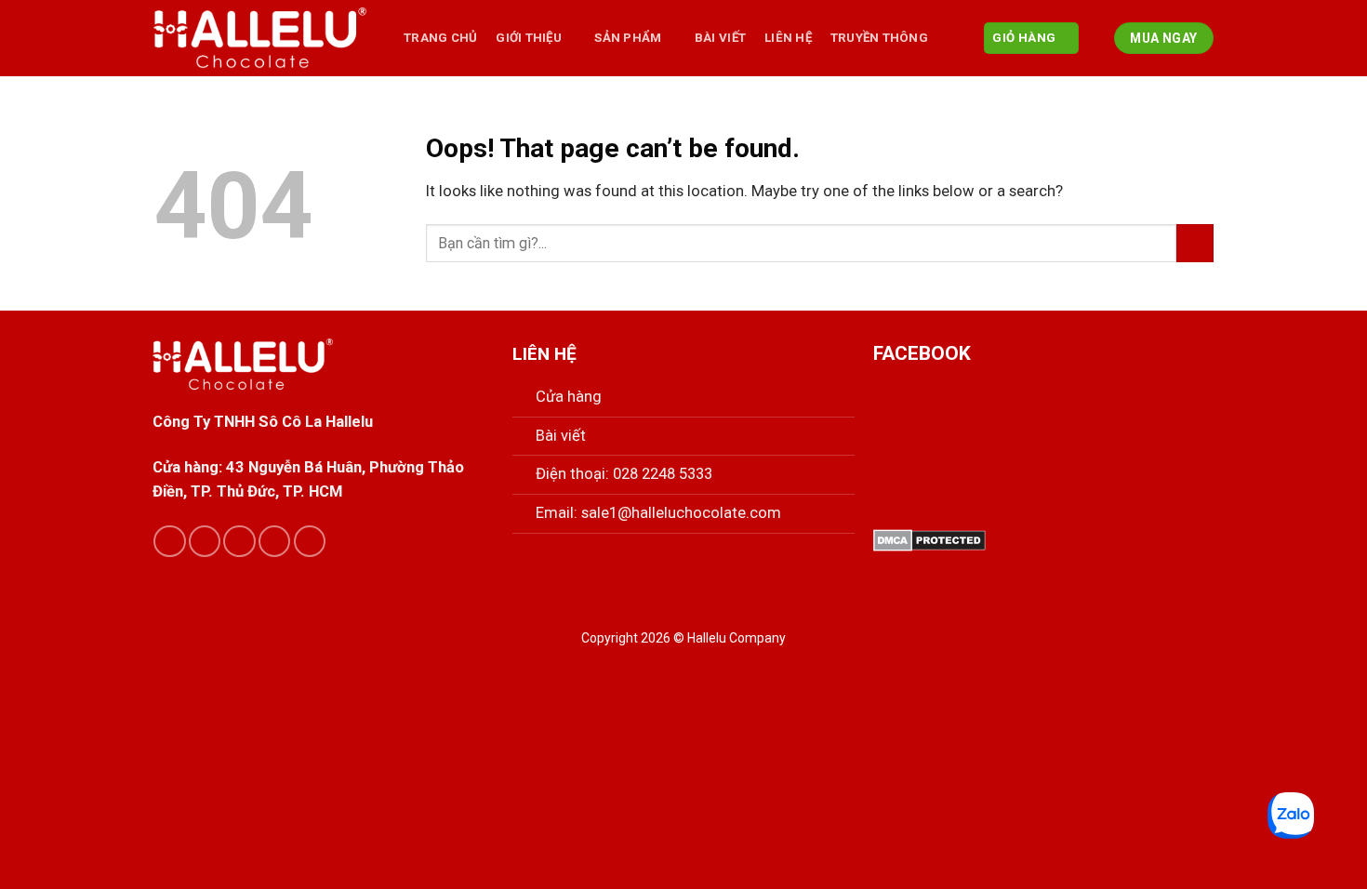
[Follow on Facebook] (169, 541)
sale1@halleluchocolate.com (681, 513)
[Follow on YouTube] (309, 541)
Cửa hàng (569, 396)
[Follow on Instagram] (204, 541)
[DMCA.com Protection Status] (929, 539)
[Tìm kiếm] (1097, 37)
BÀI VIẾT (720, 38)
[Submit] (1195, 243)
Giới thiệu (529, 38)
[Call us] (274, 541)
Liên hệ (788, 38)
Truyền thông (879, 38)
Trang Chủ (440, 38)
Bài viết (561, 435)
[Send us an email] (239, 541)
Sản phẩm (627, 38)
